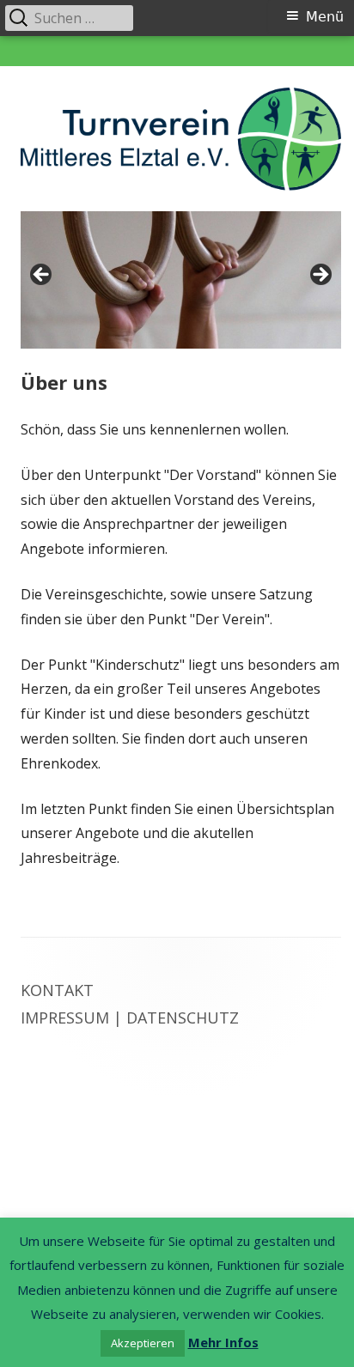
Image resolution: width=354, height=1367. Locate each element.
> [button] (320, 276)
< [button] (42, 276)
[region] (181, 280)
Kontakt (57, 990)
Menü (325, 17)
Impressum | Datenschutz (130, 1017)
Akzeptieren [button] (142, 1343)
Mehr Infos (223, 1342)
